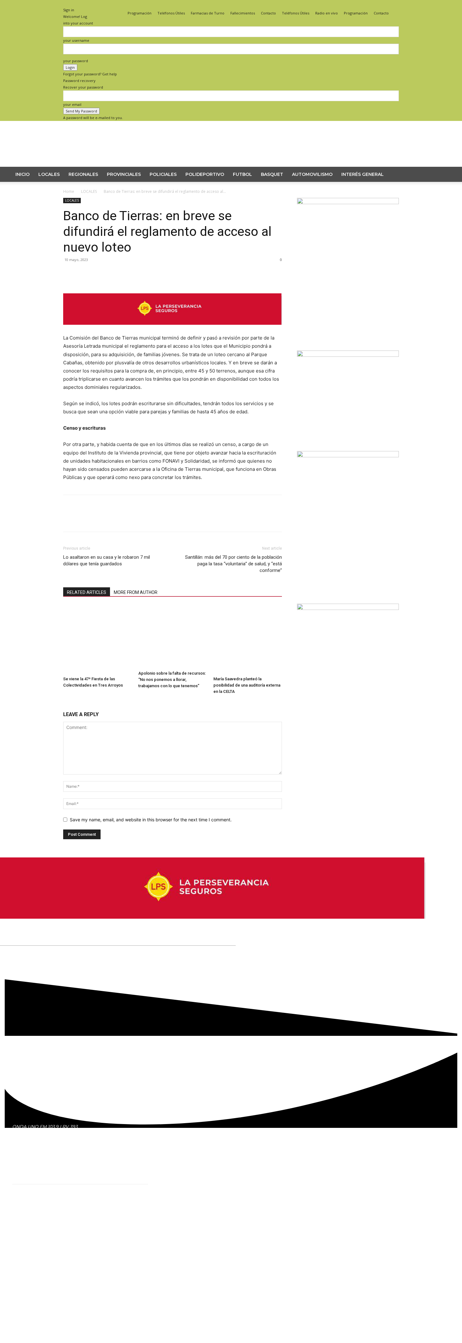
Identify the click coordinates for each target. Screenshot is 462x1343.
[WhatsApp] (113, 285)
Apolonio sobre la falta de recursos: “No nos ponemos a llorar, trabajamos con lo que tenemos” (172, 679)
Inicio (22, 174)
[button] (443, 175)
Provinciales (124, 174)
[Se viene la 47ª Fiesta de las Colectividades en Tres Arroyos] (97, 639)
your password (75, 60)
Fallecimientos (242, 13)
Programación (139, 13)
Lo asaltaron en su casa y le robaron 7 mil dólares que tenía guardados (106, 560)
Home (68, 191)
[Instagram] (383, 4)
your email (72, 104)
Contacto (268, 13)
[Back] (64, 3)
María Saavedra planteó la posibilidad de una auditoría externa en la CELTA (246, 685)
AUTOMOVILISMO (312, 174)
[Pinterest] (98, 285)
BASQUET (272, 174)
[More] (127, 285)
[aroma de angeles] (348, 355)
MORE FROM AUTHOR (135, 592)
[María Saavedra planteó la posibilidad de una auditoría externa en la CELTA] (247, 639)
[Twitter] (394, 4)
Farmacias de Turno (207, 13)
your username (76, 40)
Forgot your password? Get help (90, 74)
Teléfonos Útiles (171, 13)
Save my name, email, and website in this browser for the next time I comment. (151, 819)
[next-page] (68, 703)
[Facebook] (373, 4)
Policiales (163, 174)
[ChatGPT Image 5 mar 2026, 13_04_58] (348, 608)
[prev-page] (65, 703)
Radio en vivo (326, 13)
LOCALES (49, 174)
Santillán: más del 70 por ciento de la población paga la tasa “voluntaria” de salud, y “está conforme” (233, 563)
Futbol (242, 174)
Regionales (83, 174)
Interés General (362, 174)
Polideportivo (204, 174)
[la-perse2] (172, 330)
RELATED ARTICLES (86, 592)
